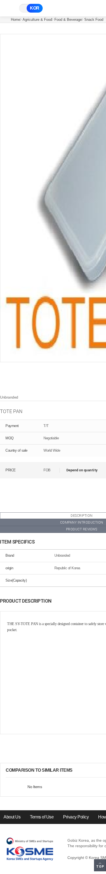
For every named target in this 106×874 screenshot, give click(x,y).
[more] (76, 770)
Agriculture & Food (37, 20)
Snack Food (93, 20)
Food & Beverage (68, 20)
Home (15, 20)
